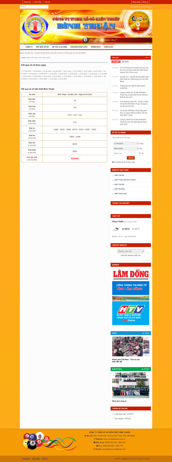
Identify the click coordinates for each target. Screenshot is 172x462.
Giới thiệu (37, 2)
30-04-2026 (27, 76)
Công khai (108, 47)
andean (147, 459)
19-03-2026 (87, 76)
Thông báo (96, 47)
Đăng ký (145, 2)
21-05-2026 (83, 74)
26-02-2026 (33, 79)
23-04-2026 (37, 76)
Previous (20, 53)
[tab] (116, 61)
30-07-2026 (67, 71)
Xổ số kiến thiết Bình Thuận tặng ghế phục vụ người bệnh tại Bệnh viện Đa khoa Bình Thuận (133, 113)
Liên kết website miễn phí (131, 255)
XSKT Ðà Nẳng (119, 189)
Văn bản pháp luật (78, 47)
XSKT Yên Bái (119, 184)
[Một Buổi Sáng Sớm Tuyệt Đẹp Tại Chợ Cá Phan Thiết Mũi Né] (146, 343)
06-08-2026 (57, 71)
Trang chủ (27, 2)
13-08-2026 (47, 71)
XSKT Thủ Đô (119, 175)
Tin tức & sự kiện (59, 47)
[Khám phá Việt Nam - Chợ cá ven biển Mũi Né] (146, 348)
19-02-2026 (43, 79)
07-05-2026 (103, 74)
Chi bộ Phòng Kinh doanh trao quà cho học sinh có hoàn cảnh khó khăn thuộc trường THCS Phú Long (134, 70)
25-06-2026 (33, 74)
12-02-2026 (53, 79)
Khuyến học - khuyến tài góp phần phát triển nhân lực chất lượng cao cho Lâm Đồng (134, 79)
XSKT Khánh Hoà (120, 193)
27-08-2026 (27, 71)
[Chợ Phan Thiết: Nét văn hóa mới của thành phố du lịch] (146, 353)
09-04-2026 (57, 76)
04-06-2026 (63, 74)
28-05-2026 (73, 74)
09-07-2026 (97, 71)
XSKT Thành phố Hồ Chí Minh (125, 180)
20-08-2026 (37, 71)
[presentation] (116, 61)
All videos (145, 333)
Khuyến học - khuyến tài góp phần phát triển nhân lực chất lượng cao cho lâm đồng (55, 53)
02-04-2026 (67, 76)
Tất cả (147, 57)
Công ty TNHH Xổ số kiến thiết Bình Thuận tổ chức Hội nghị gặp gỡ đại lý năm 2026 (133, 122)
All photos (145, 369)
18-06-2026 (43, 74)
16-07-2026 (87, 71)
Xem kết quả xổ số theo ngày (124, 162)
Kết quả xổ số (42, 47)
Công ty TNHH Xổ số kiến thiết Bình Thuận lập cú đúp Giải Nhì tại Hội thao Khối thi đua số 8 (134, 95)
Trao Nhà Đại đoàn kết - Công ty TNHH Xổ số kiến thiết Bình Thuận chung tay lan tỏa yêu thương (134, 104)
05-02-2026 (63, 79)
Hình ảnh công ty (119, 401)
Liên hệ (47, 2)
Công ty (29, 47)
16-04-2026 (47, 76)
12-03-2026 (97, 76)
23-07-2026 (77, 71)
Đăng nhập (136, 2)
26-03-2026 (77, 76)
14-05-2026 (93, 74)
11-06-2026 (53, 74)
